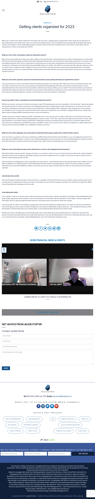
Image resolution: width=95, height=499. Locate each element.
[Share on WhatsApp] (36, 228)
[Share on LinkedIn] (59, 228)
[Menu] (3, 10)
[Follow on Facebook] (38, 406)
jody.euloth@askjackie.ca (61, 396)
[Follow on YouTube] (56, 406)
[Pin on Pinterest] (54, 228)
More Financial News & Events (47, 240)
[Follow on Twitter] (48, 406)
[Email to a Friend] (50, 228)
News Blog (47, 23)
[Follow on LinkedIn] (52, 406)
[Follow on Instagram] (43, 406)
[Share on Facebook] (41, 228)
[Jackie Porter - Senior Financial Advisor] (47, 10)
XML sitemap (78, 496)
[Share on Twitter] (45, 228)
